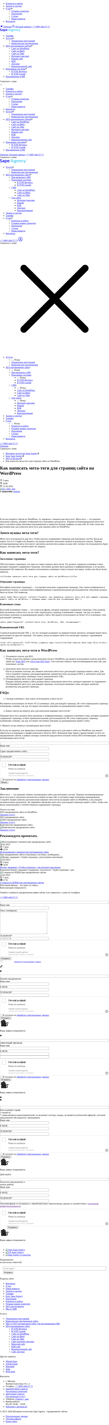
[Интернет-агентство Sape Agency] (10, 31)
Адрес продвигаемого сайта (13, 751)
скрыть (16, 491)
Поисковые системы (21, 375)
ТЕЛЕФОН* (6, 757)
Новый (20, 405)
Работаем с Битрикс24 (16, 1406)
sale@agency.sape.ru (15, 1395)
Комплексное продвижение (24, 365)
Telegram (7, 26)
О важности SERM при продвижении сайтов (22, 882)
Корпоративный (25, 413)
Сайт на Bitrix (23, 393)
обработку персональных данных (33, 779)
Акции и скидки (14, 416)
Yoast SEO (20, 661)
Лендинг (21, 410)
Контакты (10, 439)
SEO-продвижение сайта (18, 367)
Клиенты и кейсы (20, 426)
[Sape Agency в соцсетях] (18, 1255)
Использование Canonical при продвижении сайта (24, 852)
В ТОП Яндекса (25, 380)
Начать (4, 782)
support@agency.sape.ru (17, 1390)
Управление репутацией (23, 362)
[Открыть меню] (1, 84)
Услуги (9, 357)
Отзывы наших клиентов (23, 428)
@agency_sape (22, 1399)
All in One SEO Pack (40, 661)
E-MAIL (4, 987)
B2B (19, 408)
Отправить (5, 958)
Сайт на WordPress (26, 390)
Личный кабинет (23, 26)
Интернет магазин (26, 403)
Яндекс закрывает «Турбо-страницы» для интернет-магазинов (30, 867)
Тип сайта (16, 398)
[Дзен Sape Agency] (15, 1250)
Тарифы (9, 418)
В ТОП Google (24, 382)
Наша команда (18, 436)
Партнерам (16, 431)
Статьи (14, 433)
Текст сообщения (8, 910)
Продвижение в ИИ (21, 372)
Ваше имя (5, 746)
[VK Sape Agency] (15, 1252)
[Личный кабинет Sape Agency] (20, 240)
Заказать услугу (7, 814)
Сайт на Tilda (23, 395)
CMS (13, 385)
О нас (8, 421)
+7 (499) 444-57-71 (41, 26)
